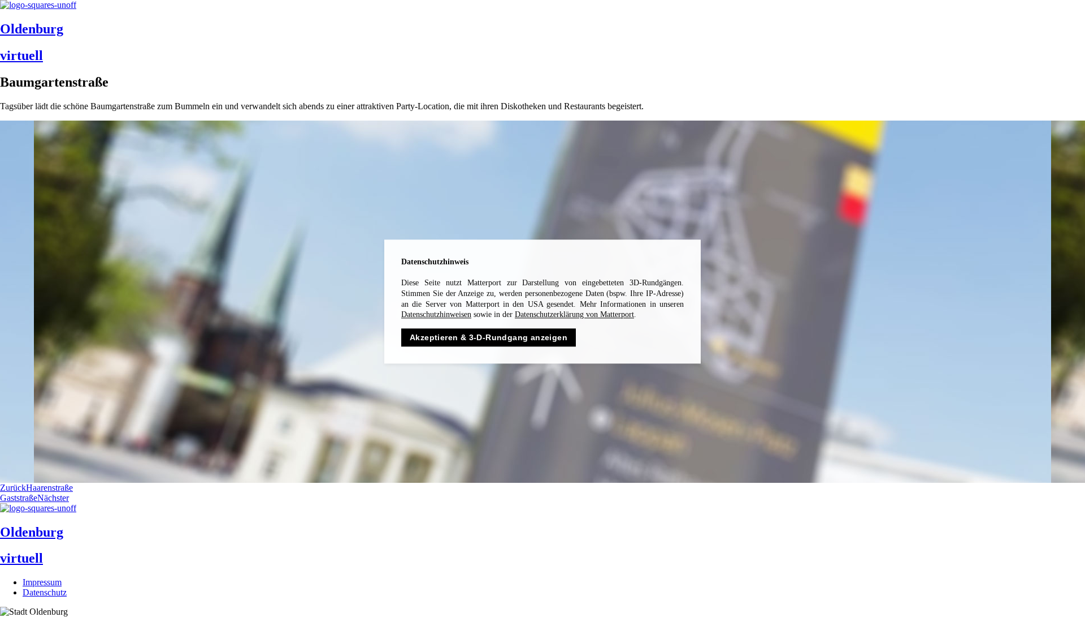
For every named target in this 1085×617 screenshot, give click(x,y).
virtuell (21, 55)
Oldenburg (31, 29)
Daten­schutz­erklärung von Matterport (574, 314)
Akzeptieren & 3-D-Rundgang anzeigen (488, 337)
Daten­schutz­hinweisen (436, 314)
